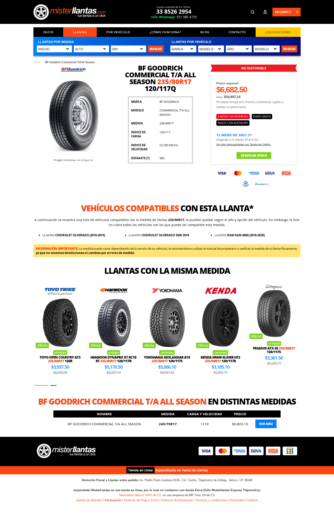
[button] (41, 385)
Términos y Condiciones (211, 500)
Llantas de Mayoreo (89, 500)
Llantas (80, 32)
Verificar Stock (254, 155)
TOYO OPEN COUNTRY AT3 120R (60, 359)
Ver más (266, 424)
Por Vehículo (118, 32)
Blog (204, 32)
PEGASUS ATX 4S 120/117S (274, 350)
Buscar (156, 49)
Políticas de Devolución (176, 500)
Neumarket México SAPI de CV (140, 495)
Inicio (48, 32)
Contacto (237, 32)
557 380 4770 (174, 17)
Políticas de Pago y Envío (141, 500)
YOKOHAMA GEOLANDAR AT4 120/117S (167, 359)
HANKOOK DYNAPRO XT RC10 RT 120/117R (113, 359)
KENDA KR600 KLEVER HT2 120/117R (220, 359)
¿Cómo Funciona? (165, 32)
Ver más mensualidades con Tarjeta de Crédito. (243, 144)
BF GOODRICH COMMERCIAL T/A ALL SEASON (104, 424)
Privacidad (237, 500)
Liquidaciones (278, 32)
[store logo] (69, 12)
